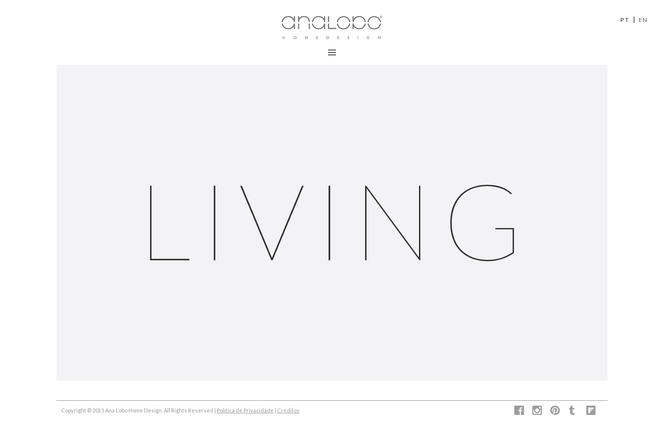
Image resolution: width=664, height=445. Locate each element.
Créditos (288, 410)
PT (624, 19)
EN (643, 19)
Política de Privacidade (245, 410)
